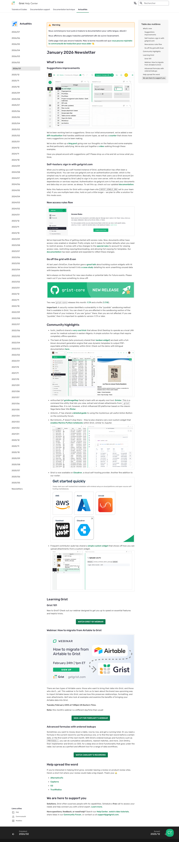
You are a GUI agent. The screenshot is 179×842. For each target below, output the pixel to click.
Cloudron (77, 472)
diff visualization (54, 135)
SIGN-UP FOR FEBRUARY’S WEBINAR (91, 718)
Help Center (102, 811)
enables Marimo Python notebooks (66, 423)
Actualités (82, 9)
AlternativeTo (56, 778)
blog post (72, 143)
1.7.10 (105, 302)
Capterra (54, 782)
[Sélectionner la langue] (135, 3)
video (101, 146)
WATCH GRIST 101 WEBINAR (90, 621)
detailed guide (80, 413)
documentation (126, 184)
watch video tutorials (119, 811)
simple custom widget (98, 546)
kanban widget (103, 340)
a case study (87, 267)
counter (113, 135)
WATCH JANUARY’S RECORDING (91, 755)
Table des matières (151, 24)
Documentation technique (64, 9)
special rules (103, 246)
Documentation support (40, 9)
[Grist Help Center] (13, 3)
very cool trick (79, 330)
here (67, 349)
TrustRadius (56, 789)
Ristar (73, 409)
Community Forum (72, 814)
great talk (91, 264)
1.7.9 (89, 302)
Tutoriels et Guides (19, 9)
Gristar (118, 400)
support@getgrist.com (108, 814)
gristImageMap (71, 400)
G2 (51, 785)
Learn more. (97, 807)
